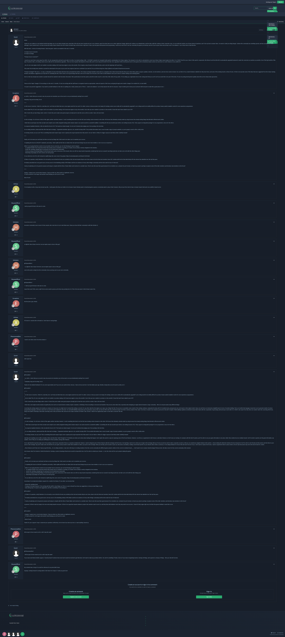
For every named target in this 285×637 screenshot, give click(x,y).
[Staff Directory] (22, 634)
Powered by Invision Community (277, 634)
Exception (16, 93)
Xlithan (16, 184)
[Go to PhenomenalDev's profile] (16, 341)
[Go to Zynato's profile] (4, 634)
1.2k (16, 106)
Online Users (26, 18)
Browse (5, 14)
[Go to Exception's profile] (16, 98)
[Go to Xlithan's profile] (16, 189)
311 (16, 196)
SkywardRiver (15, 203)
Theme (273, 632)
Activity (13, 14)
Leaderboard (36, 18)
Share (261, 30)
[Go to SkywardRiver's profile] (16, 208)
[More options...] (274, 37)
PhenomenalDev (16, 336)
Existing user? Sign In (271, 2)
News (25, 30)
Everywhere (271, 11)
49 (16, 349)
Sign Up (280, 2)
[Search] (275, 8)
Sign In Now (209, 596)
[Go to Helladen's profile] (16, 227)
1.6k (16, 215)
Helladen (16, 222)
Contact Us (281, 632)
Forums (4, 18)
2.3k (17, 235)
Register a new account (75, 596)
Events (11, 18)
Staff (18, 18)
